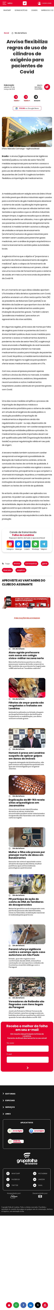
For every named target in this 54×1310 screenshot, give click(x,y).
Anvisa (17, 563)
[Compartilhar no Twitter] (38, 1305)
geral (44, 563)
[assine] (45, 1305)
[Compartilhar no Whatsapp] (16, 1305)
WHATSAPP (7, 10)
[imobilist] (9, 1305)
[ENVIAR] (27, 1068)
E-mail (9, 1054)
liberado (7, 570)
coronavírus (31, 563)
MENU (10, 3)
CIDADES (34, 10)
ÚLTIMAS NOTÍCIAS (21, 10)
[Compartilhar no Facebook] (23, 1305)
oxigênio (21, 570)
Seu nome (10, 1043)
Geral (6, 33)
